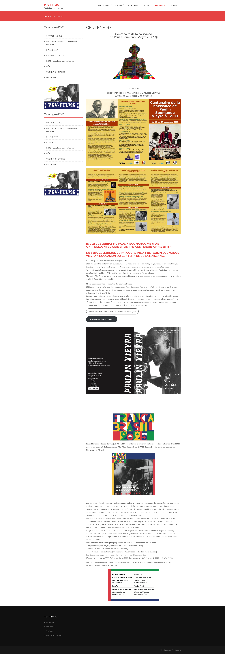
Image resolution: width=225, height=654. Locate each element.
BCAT (146, 6)
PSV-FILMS (51, 5)
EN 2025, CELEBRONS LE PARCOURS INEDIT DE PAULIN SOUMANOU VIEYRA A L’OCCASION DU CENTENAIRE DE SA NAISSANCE (133, 254)
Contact (174, 6)
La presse (50, 622)
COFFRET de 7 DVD (54, 36)
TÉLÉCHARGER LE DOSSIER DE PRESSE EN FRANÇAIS (112, 311)
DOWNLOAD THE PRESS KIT (101, 319)
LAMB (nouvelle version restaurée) (60, 61)
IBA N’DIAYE (51, 77)
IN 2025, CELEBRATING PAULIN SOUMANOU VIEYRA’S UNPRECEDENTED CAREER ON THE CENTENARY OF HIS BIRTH (129, 245)
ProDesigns (176, 650)
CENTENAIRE (159, 6)
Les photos (50, 626)
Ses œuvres (104, 6)
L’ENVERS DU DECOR (55, 55)
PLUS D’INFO (133, 6)
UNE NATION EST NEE (55, 72)
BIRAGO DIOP (52, 50)
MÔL (48, 66)
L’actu (118, 6)
